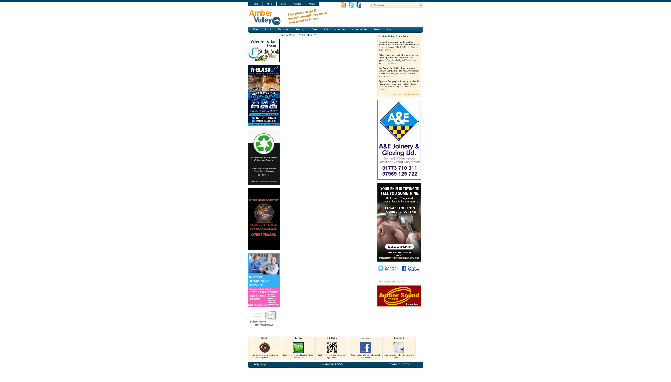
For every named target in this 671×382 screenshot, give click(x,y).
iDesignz (263, 364)
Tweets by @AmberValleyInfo (390, 281)
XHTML (407, 364)
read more (389, 50)
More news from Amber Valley (406, 94)
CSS (400, 364)
